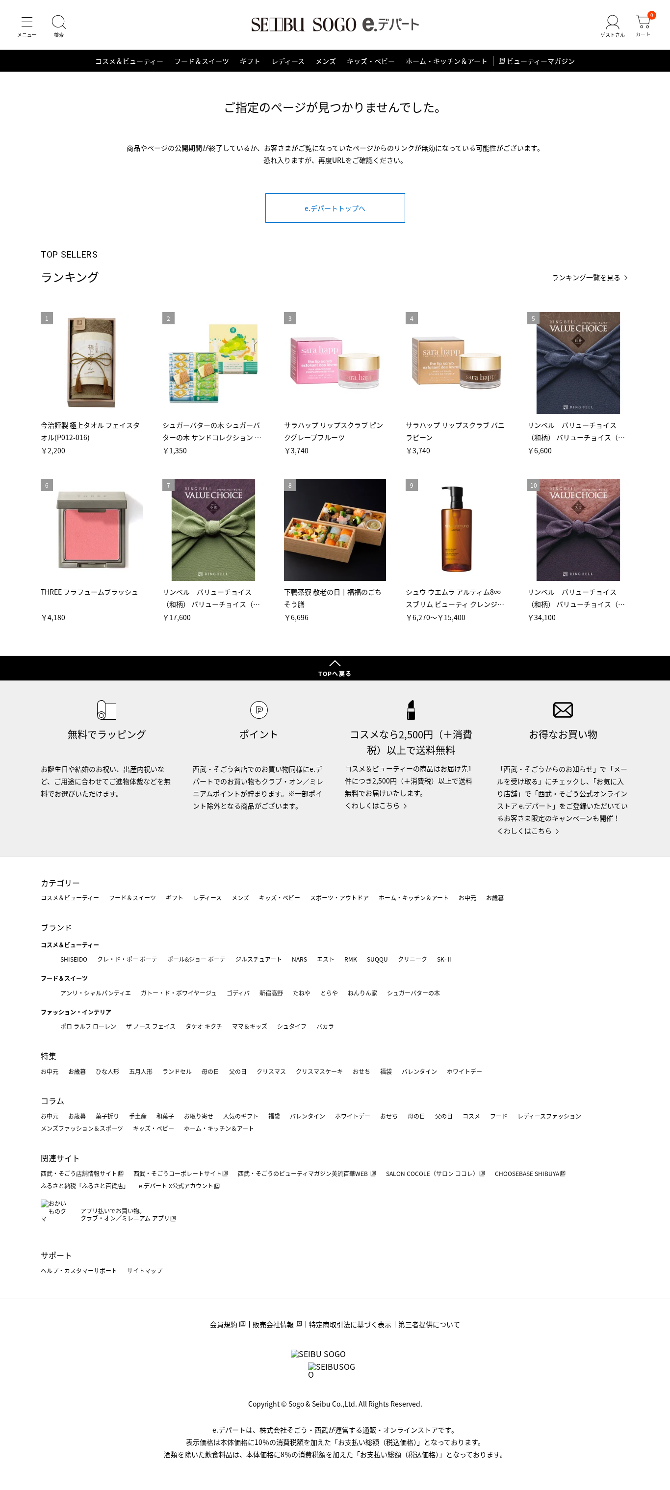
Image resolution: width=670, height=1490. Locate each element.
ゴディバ (238, 993)
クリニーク (412, 959)
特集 (48, 1056)
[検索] (59, 26)
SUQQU (377, 959)
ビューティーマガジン (541, 61)
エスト (326, 959)
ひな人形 (107, 1071)
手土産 (138, 1116)
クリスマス (271, 1071)
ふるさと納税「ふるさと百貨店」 (85, 1185)
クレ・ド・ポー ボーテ (127, 959)
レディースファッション (549, 1116)
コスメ (471, 1116)
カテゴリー (60, 883)
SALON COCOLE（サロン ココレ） (432, 1173)
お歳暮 (495, 897)
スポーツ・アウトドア (339, 897)
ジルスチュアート (258, 959)
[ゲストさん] (612, 26)
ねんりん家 (362, 993)
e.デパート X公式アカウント (176, 1185)
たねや (301, 993)
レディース (288, 61)
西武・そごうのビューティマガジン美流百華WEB (303, 1173)
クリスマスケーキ (319, 1071)
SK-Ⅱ (444, 959)
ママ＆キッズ (249, 1026)
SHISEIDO (73, 959)
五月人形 (141, 1071)
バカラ (325, 1026)
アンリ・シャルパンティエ (95, 993)
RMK (350, 959)
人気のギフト (240, 1116)
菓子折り (107, 1116)
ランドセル (177, 1071)
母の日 (210, 1071)
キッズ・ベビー (371, 61)
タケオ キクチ (203, 1026)
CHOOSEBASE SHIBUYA (527, 1173)
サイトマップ (144, 1270)
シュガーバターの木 (413, 993)
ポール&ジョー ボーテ (196, 959)
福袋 (386, 1071)
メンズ (325, 61)
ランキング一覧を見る (586, 277)
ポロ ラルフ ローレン (88, 1026)
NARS (299, 959)
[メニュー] (27, 26)
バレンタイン (419, 1071)
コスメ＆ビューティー (129, 61)
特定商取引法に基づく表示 (350, 1324)
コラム (52, 1100)
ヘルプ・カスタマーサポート (79, 1270)
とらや (329, 993)
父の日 (238, 1071)
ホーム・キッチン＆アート (447, 61)
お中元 (467, 897)
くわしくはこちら (372, 805)
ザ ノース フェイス (151, 1026)
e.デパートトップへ (335, 208)
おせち (361, 1071)
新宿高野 (271, 993)
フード (499, 1116)
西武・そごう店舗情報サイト (79, 1173)
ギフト (250, 61)
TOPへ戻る (335, 673)
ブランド (56, 927)
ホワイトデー (464, 1071)
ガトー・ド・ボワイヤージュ (179, 993)
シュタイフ (292, 1026)
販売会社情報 (273, 1324)
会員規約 (223, 1324)
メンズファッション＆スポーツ (82, 1128)
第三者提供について (429, 1324)
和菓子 (165, 1116)
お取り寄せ (198, 1116)
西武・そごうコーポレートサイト (177, 1173)
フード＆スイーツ (201, 61)
